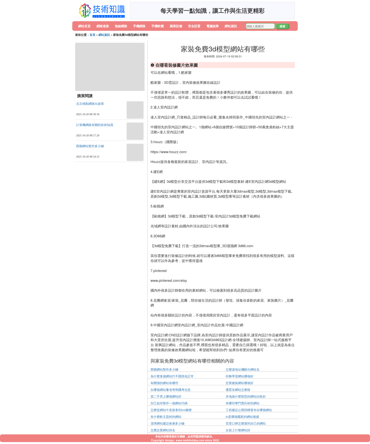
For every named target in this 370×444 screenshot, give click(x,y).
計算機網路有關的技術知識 (94, 125)
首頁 (92, 35)
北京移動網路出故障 (90, 103)
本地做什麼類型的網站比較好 (246, 396)
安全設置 (194, 26)
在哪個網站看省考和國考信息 (171, 389)
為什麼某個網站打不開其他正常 (172, 376)
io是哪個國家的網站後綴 (242, 416)
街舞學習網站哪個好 (239, 376)
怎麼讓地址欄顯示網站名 (243, 369)
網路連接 (103, 26)
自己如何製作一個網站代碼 (169, 403)
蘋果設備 (176, 26)
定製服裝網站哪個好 (239, 383)
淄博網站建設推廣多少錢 (167, 423)
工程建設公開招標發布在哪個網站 (249, 410)
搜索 (282, 26)
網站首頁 (84, 26)
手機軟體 (157, 26)
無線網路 (121, 26)
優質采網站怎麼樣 (238, 389)
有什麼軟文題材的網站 (166, 416)
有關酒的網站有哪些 (164, 383)
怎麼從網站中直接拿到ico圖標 (171, 410)
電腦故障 (212, 26)
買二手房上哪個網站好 (166, 396)
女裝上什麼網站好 (238, 430)
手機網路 (139, 26)
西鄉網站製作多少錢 (90, 146)
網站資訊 (231, 26)
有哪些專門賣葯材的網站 (243, 403)
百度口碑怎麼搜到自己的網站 (246, 423)
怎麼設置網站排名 (163, 430)
